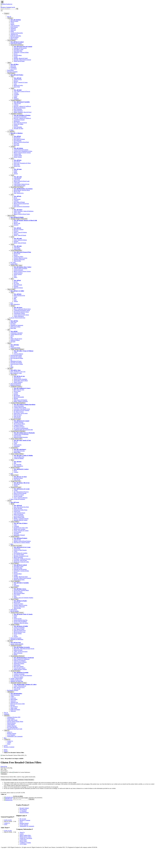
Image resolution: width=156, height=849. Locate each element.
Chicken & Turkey (18, 256)
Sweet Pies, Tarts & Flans (20, 560)
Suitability (15, 779)
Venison (16, 173)
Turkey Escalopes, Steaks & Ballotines (23, 211)
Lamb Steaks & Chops (19, 185)
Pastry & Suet (17, 416)
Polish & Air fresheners (20, 660)
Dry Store (10, 368)
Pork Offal (16, 205)
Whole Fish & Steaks (19, 61)
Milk (15, 298)
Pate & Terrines (18, 633)
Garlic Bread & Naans (19, 512)
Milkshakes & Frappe (15, 361)
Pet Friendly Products (12, 690)
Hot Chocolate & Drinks (16, 358)
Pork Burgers (17, 199)
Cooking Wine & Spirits (20, 407)
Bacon (15, 197)
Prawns (15, 54)
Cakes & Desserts (15, 25)
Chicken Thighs (18, 155)
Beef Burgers (17, 137)
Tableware (13, 30)
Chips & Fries (17, 103)
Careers (9, 742)
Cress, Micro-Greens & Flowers (22, 91)
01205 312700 (8, 830)
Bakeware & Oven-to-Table (17, 703)
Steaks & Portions (18, 287)
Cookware (13, 698)
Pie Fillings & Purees (19, 426)
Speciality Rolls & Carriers (20, 520)
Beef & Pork (17, 253)
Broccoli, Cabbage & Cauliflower (22, 106)
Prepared (16, 231)
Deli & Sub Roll (18, 508)
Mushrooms (17, 121)
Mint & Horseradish (19, 397)
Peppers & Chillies (18, 124)
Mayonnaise (17, 395)
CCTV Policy (23, 844)
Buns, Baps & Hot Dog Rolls (21, 507)
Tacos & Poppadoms (15, 383)
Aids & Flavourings (19, 406)
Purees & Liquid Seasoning (21, 437)
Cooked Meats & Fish (16, 334)
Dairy (12, 292)
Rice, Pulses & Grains (16, 373)
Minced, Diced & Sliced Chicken (22, 152)
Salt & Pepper (17, 417)
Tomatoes (16, 98)
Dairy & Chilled (11, 289)
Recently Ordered (24, 808)
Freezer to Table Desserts (20, 550)
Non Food (10, 641)
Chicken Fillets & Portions (20, 268)
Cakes (15, 524)
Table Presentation (15, 695)
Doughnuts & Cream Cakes (21, 527)
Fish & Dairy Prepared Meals (21, 590)
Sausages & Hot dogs (19, 259)
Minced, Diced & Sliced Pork (21, 203)
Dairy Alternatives (15, 304)
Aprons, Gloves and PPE (16, 644)
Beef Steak (16, 145)
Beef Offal (16, 143)
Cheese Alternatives (19, 316)
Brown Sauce (17, 391)
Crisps (15, 443)
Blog (5, 738)
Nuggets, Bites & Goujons (20, 258)
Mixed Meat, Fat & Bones (17, 187)
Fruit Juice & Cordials (16, 356)
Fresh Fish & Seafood (16, 43)
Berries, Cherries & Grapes (21, 82)
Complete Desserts (18, 422)
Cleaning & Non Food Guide (14, 729)
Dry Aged (13, 262)
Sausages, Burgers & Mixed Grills (19, 218)
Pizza (15, 596)
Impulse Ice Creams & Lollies (21, 561)
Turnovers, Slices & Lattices (21, 623)
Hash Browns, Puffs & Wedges (22, 542)
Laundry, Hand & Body (16, 678)
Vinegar (16, 485)
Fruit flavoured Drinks (16, 355)
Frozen (9, 500)
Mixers (12, 346)
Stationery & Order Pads (16, 681)
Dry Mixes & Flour (19, 412)
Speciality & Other (18, 128)
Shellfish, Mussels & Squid (21, 58)
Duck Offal (17, 164)
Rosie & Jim (4, 766)
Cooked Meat (13, 263)
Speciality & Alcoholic (16, 362)
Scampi (15, 56)
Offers (9, 62)
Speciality (12, 341)
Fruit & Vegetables (15, 581)
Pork (12, 194)
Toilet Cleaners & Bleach (20, 662)
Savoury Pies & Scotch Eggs (17, 317)
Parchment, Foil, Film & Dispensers (23, 675)
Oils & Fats (17, 484)
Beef (12, 134)
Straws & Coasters (18, 677)
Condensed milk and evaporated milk (23, 429)
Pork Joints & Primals (19, 202)
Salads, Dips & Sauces (16, 338)
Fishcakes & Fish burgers (20, 48)
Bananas (16, 81)
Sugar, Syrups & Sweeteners (17, 499)
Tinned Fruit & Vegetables (20, 379)
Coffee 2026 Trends (12, 720)
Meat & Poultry (14, 21)
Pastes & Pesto (17, 435)
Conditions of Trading (25, 842)
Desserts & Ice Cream (16, 545)
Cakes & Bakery (15, 521)
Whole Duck (17, 166)
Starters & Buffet (15, 624)
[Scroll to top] (1, 6)
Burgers (16, 222)
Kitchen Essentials (15, 671)
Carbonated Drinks (15, 347)
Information (4, 774)
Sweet (15, 635)
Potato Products (15, 536)
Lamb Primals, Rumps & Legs (21, 184)
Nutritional (21, 779)
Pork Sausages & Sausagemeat (21, 206)
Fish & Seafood (14, 37)
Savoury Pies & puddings (20, 621)
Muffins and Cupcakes (19, 529)
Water (11, 367)
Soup (11, 473)
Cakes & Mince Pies (19, 457)
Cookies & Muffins (19, 458)
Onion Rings (13, 609)
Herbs (11, 130)
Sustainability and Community (15, 736)
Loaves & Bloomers (19, 515)
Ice (11, 359)
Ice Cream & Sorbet (19, 554)
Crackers (16, 472)
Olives (12, 335)
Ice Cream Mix (17, 464)
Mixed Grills (17, 191)
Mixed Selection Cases (19, 632)
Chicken (13, 146)
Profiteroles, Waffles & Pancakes (22, 559)
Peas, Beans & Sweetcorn (20, 122)
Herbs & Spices (18, 414)
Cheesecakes (17, 548)
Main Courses (14, 38)
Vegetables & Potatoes (16, 113)
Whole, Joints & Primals (20, 235)
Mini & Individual (18, 557)
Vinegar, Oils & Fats (16, 481)
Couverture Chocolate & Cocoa (22, 409)
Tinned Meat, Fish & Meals (21, 380)
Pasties (15, 615)
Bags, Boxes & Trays (19, 687)
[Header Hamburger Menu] (2, 2)
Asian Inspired (11, 724)
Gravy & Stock (14, 475)
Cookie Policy (23, 839)
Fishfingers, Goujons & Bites (21, 52)
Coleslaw (16, 93)
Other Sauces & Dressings (20, 400)
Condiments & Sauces (16, 386)
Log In (13, 7)
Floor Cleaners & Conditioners (21, 659)
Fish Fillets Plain (18, 51)
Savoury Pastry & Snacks (17, 612)
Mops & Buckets (18, 653)
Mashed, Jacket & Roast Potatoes (22, 541)
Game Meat (17, 247)
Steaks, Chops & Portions (20, 232)
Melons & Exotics (18, 85)
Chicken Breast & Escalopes (21, 149)
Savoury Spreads (18, 496)
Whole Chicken (18, 157)
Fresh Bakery (10, 70)
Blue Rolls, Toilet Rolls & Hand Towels (24, 648)
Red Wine (13, 323)
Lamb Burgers (17, 178)
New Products (14, 706)
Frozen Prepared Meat (16, 250)
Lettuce (15, 95)
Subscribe (31, 799)
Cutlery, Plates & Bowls (20, 686)
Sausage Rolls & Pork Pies (20, 620)
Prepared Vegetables (16, 100)
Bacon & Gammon (18, 229)
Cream (15, 297)
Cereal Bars (17, 446)
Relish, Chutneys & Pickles (21, 401)
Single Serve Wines (15, 326)
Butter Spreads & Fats (19, 295)
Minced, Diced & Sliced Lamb (21, 181)
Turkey (12, 208)
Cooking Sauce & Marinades (21, 434)
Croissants (16, 526)
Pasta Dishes (17, 594)
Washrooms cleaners (19, 663)
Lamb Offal (17, 182)
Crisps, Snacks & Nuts (16, 438)
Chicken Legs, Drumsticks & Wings (23, 151)
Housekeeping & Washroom (17, 656)
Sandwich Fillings (15, 340)
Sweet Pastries (17, 532)
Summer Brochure (12, 726)
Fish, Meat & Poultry (19, 629)
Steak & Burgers (11, 723)
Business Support (11, 733)
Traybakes (16, 533)
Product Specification (6, 779)
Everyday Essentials (12, 71)
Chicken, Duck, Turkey (16, 265)
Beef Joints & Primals (19, 139)
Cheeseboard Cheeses (19, 313)
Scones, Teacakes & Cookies (21, 530)
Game (12, 167)
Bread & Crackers (15, 467)
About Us (7, 730)
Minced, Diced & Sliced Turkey (22, 214)
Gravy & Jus (17, 479)
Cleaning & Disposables (16, 33)
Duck (12, 158)
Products (7, 13)
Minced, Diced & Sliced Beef (21, 142)
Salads (15, 97)
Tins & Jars (13, 374)
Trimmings (13, 28)
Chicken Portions (18, 273)
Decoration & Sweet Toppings (21, 410)
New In (9, 16)
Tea (11, 365)
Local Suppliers (11, 735)
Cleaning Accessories (16, 645)
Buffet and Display (15, 709)
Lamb (12, 175)
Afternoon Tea (14, 34)
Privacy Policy (23, 841)
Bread (15, 470)
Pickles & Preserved (15, 385)
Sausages (16, 224)
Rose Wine (13, 328)
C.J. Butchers (11, 131)
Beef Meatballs (17, 140)
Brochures (7, 715)
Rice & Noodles (14, 611)
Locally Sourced (24, 824)
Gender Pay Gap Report (26, 838)
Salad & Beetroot (18, 110)
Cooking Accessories (19, 674)
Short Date (13, 65)
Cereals (15, 490)
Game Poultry (17, 249)
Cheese (12, 22)
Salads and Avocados (15, 638)
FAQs (8, 744)
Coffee (15, 352)
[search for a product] (17, 9)
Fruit (12, 76)
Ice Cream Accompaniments (21, 428)
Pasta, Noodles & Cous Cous (17, 371)
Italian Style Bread (18, 514)
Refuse (15, 654)
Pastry (15, 300)
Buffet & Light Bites (15, 35)
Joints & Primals (18, 284)
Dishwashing (17, 665)
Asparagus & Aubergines (20, 116)
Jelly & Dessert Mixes (19, 423)
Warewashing (13, 699)
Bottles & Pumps (18, 650)
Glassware (13, 700)
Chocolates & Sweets (19, 451)
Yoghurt (16, 301)
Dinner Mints (17, 452)
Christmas (10, 18)
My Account (23, 818)
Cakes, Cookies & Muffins (17, 454)
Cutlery (12, 696)
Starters (12, 24)
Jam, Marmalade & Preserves (21, 491)
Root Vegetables (18, 109)
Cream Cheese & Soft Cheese (21, 314)
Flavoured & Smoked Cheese (21, 312)
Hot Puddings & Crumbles (20, 553)
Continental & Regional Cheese (22, 310)
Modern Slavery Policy (25, 836)
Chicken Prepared (18, 270)
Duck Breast (17, 161)
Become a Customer (6, 7)
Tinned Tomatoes (18, 382)
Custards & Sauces (18, 425)
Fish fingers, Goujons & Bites (21, 571)
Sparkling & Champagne (16, 325)
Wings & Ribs (17, 261)
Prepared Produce (24, 812)
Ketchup (16, 394)
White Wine (13, 322)
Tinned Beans (17, 377)
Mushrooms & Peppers (19, 107)
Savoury (16, 636)
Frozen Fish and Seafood (17, 45)
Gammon (16, 200)
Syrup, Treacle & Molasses (20, 497)
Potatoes (16, 125)
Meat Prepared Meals (19, 593)
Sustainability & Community (27, 826)
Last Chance (13, 68)
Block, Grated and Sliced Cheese (22, 309)
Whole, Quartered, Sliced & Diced (22, 112)
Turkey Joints (17, 212)
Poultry (15, 170)
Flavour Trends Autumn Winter (15, 721)
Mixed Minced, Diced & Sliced (22, 190)
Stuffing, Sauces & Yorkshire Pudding (23, 597)
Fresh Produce (14, 27)
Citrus (15, 84)
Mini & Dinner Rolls (19, 517)
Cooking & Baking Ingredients (18, 403)
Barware (12, 705)
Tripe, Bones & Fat (18, 193)
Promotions (13, 67)
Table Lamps (13, 708)
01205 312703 (8, 820)
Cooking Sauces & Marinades (18, 431)
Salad (12, 88)
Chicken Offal (17, 154)
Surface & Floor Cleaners (20, 669)
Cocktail (16, 392)
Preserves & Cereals (16, 487)
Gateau (15, 551)
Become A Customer (25, 820)
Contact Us (7, 739)
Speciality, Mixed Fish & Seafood (22, 59)
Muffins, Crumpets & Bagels (21, 518)
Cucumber (16, 94)
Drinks (12, 31)
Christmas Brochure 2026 (13, 717)
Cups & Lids (17, 689)
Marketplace (11, 692)
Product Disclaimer (29, 779)
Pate (11, 337)
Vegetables (16, 585)
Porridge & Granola (19, 494)
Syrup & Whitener (18, 353)
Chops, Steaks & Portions (20, 240)
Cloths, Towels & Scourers (20, 651)
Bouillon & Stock (18, 478)
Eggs (11, 303)
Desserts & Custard (15, 419)
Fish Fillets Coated (18, 49)
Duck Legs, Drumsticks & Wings (22, 163)
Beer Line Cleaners (19, 666)
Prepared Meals (18, 55)
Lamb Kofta (17, 179)
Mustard (16, 398)
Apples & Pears (18, 79)
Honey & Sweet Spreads (20, 493)
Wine (9, 319)
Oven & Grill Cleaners (19, 668)
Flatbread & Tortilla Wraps (20, 510)
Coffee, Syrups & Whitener (17, 349)
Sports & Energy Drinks (16, 364)
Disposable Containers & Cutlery (18, 683)
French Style (17, 511)
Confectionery (14, 447)
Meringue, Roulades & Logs (21, 556)
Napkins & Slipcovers (16, 680)
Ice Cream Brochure (12, 727)
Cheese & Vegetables (19, 627)
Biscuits (16, 442)
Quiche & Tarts (18, 618)
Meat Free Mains (18, 591)
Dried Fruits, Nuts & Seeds (21, 413)
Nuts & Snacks (17, 444)
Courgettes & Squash (19, 119)
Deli (9, 329)
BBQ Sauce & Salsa (19, 389)
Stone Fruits (17, 86)
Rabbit (15, 172)
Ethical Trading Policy (25, 835)
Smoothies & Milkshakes (16, 639)
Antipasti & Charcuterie (16, 333)
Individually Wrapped (19, 535)
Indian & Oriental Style (20, 630)
